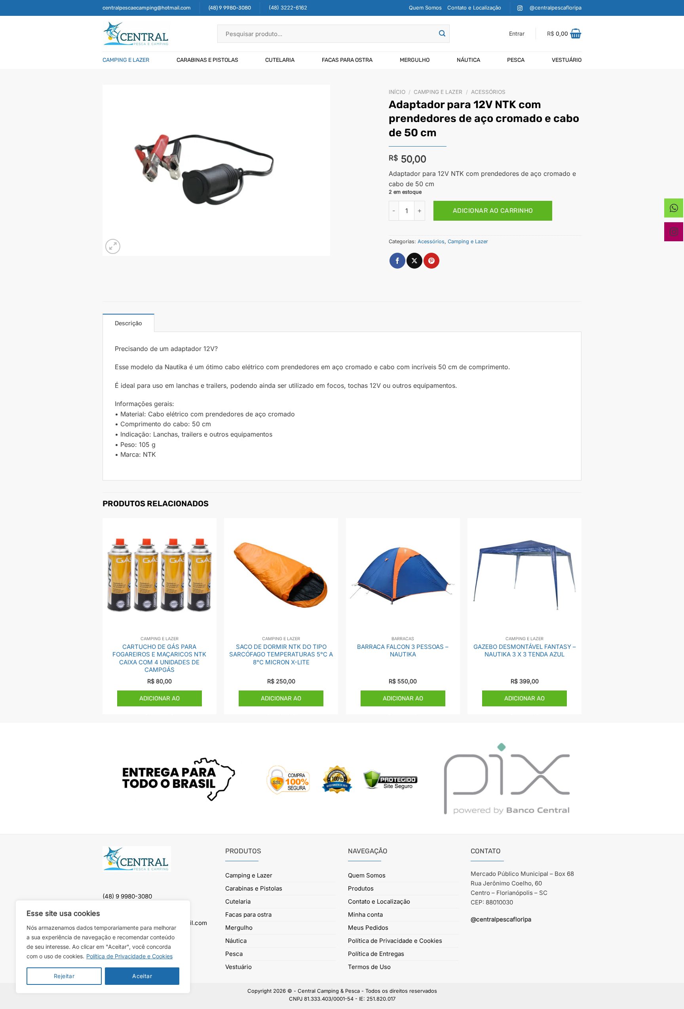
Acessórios (488, 92)
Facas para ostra (347, 60)
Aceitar (142, 976)
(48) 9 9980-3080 (230, 8)
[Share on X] (414, 261)
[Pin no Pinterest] (431, 261)
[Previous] (103, 619)
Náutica (468, 60)
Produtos (361, 888)
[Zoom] (113, 246)
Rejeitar (64, 976)
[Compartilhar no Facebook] (397, 261)
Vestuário (566, 60)
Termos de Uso (369, 967)
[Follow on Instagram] (519, 8)
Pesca (515, 60)
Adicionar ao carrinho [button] (159, 700)
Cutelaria (279, 60)
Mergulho (414, 60)
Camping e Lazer (126, 60)
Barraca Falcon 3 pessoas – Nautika (402, 650)
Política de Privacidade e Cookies (129, 956)
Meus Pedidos (368, 927)
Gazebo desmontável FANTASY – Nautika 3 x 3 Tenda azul (524, 650)
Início (397, 92)
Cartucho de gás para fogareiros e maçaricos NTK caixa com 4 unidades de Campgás (159, 658)
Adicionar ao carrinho (493, 210)
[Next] (581, 619)
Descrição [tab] (128, 323)
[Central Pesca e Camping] (154, 34)
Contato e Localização (474, 7)
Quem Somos (425, 7)
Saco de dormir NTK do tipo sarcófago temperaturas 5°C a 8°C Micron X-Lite (281, 654)
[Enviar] (442, 33)
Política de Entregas (376, 954)
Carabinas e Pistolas (207, 60)
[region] (103, 946)
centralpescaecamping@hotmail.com (147, 8)
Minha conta (365, 914)
